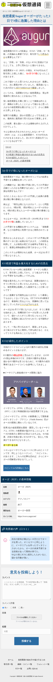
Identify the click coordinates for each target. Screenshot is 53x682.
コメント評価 (8, 603)
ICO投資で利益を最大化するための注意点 (25, 154)
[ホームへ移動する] (21, 7)
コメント (6, 577)
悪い (22, 608)
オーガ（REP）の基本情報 (18, 161)
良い (6, 608)
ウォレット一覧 (43, 664)
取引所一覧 (8, 664)
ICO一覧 (18, 669)
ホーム (10, 660)
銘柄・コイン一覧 (25, 664)
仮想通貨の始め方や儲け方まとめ (31, 660)
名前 (4, 627)
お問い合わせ (32, 669)
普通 (14, 608)
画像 (4, 613)
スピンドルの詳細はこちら (16, 468)
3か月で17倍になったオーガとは (21, 151)
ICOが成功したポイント (17, 158)
